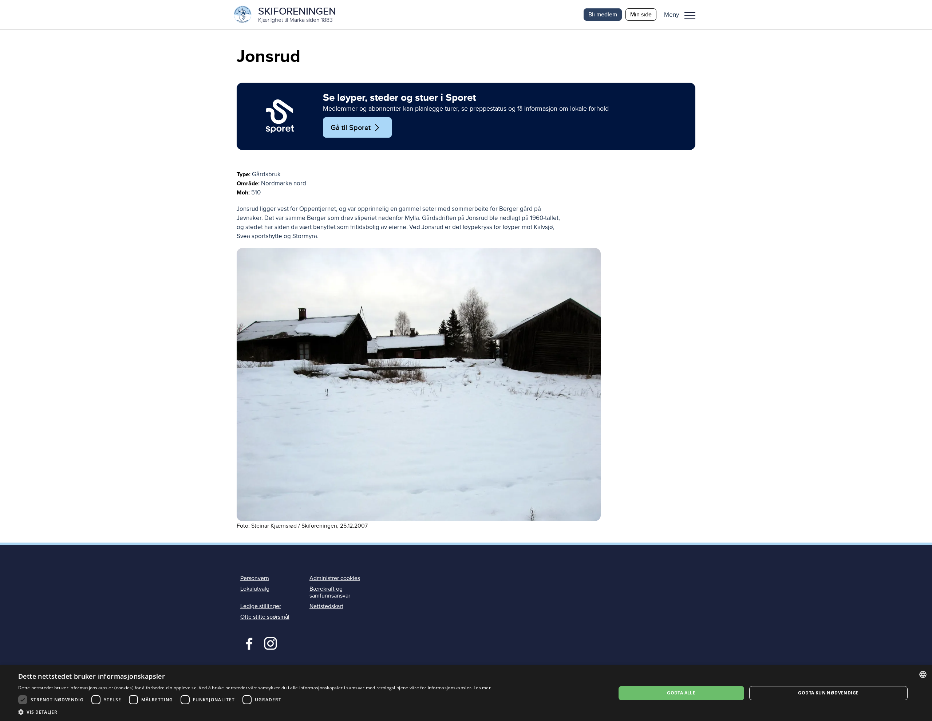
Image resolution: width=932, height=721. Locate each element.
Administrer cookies (334, 578)
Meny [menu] (690, 14)
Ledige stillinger (260, 606)
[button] (682, 14)
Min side (641, 14)
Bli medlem (602, 14)
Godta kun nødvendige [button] (828, 693)
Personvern (254, 578)
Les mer (482, 688)
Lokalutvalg (254, 588)
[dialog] (466, 693)
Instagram (270, 642)
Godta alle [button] (681, 693)
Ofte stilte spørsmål (264, 616)
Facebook (247, 642)
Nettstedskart (326, 606)
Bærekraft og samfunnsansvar (329, 592)
